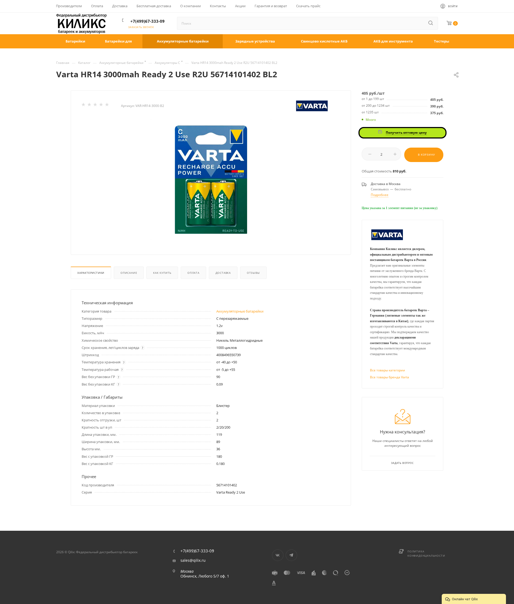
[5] (107, 106)
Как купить (162, 273)
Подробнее (379, 195)
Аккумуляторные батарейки (239, 311)
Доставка (223, 273)
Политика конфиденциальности (426, 553)
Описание (128, 273)
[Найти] (431, 23)
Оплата (193, 273)
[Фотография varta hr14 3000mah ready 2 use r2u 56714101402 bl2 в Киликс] (211, 179)
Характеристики (90, 273)
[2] (90, 106)
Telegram (291, 555)
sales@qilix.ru (193, 560)
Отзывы (253, 273)
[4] (101, 106)
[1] (84, 106)
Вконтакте (278, 555)
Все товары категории (387, 370)
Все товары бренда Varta (389, 377)
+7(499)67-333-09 (147, 21)
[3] (96, 106)
